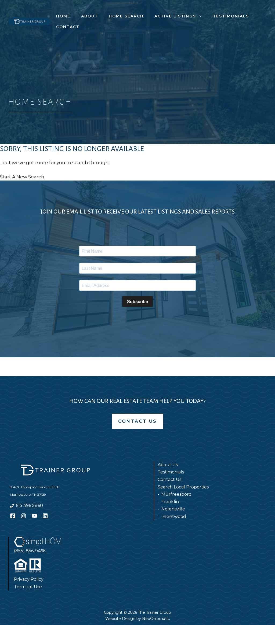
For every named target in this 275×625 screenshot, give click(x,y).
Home (63, 16)
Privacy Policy (29, 579)
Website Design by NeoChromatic (137, 618)
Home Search (126, 16)
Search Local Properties (183, 487)
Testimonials (231, 16)
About (89, 16)
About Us (168, 464)
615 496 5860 (29, 505)
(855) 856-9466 (29, 550)
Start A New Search (22, 176)
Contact (67, 26)
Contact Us (137, 421)
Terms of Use (28, 586)
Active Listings (175, 16)
